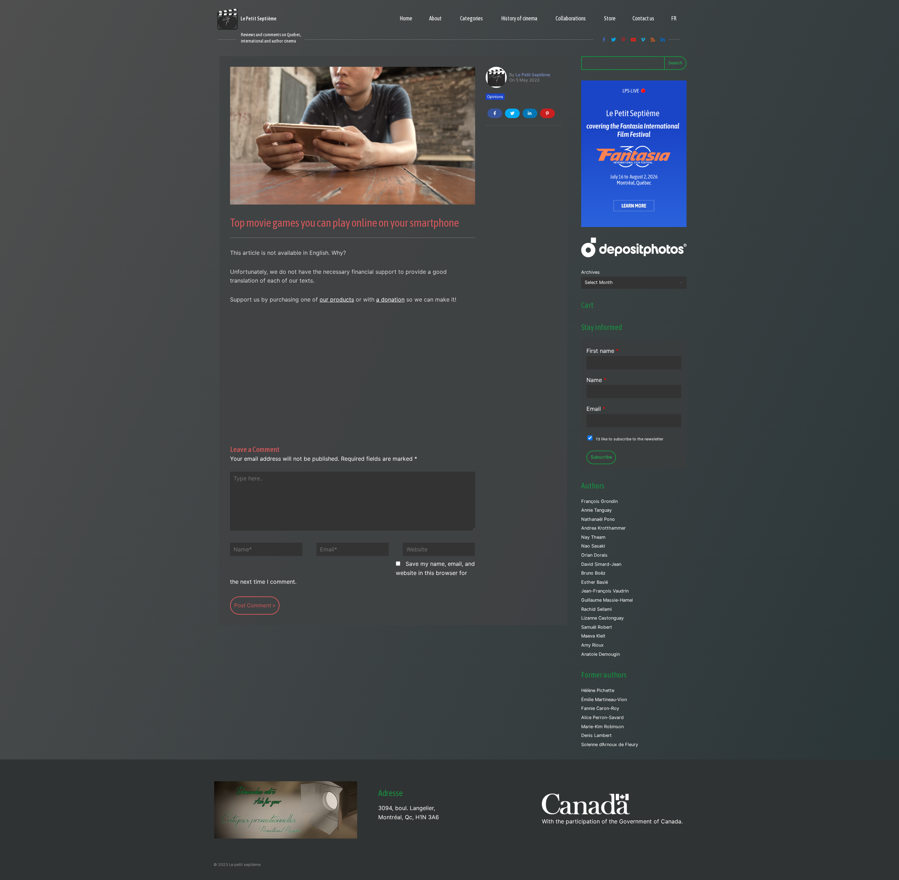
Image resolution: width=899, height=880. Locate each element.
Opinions (495, 96)
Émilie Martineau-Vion (604, 699)
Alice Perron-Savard (602, 717)
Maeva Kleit (593, 636)
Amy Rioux (592, 645)
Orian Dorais (594, 555)
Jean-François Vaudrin (605, 591)
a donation (390, 299)
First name (602, 350)
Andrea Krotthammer (603, 528)
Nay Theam (593, 537)
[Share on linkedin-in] (530, 113)
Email (595, 408)
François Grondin (599, 501)
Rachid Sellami (596, 609)
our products (337, 299)
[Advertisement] (352, 363)
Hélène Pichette (597, 690)
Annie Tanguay (596, 510)
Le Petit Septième (533, 74)
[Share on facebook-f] (494, 113)
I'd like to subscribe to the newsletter (629, 438)
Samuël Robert (596, 627)
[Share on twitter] (512, 113)
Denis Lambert (596, 735)
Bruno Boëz (593, 573)
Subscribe (601, 457)
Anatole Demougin (600, 654)
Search (675, 62)
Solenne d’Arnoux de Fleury (609, 744)
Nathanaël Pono (598, 519)
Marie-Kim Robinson (602, 726)
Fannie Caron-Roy (600, 708)
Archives (590, 272)
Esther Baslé (594, 582)
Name (596, 379)
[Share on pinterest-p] (547, 113)
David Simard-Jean (601, 564)
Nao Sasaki (593, 546)
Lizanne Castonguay (602, 618)
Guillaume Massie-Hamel (607, 600)
